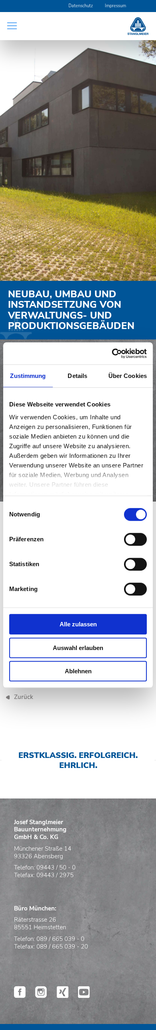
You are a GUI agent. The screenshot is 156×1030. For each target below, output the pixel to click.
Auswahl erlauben (78, 647)
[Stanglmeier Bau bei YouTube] (84, 995)
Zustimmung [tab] (28, 375)
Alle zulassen (78, 624)
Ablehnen (78, 671)
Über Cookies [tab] (127, 375)
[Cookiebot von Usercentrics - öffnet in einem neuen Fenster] (112, 353)
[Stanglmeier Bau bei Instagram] (41, 995)
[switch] (135, 539)
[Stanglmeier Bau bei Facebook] (20, 995)
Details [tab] (77, 375)
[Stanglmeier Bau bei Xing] (62, 995)
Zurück (23, 697)
